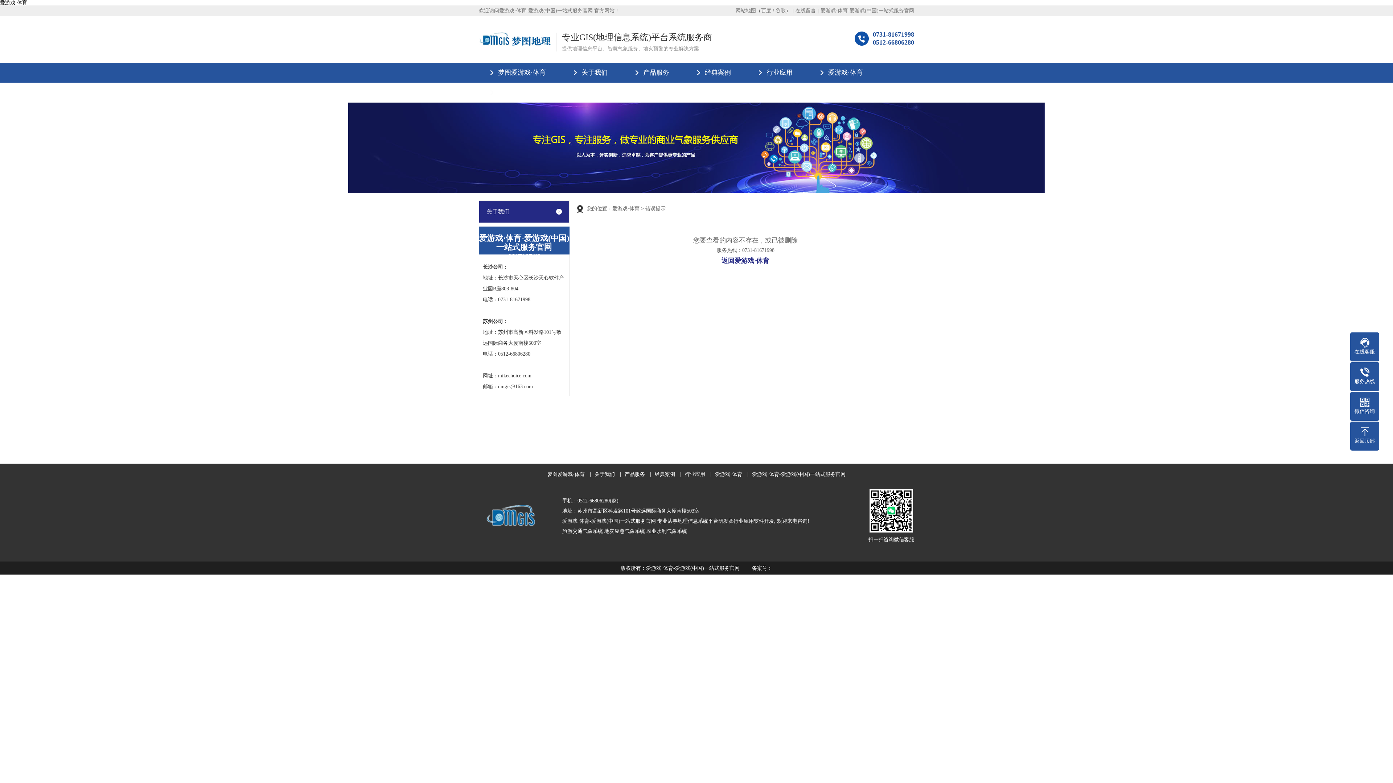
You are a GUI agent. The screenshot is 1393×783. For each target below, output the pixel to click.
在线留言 (806, 10)
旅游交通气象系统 (582, 531)
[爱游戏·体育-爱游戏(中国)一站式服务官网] (515, 39)
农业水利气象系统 (666, 531)
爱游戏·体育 (13, 2)
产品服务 (656, 72)
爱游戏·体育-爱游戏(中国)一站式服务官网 (867, 10)
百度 (766, 10)
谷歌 (781, 10)
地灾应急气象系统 (624, 531)
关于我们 (595, 72)
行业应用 (780, 72)
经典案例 (718, 72)
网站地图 (746, 10)
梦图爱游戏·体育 (522, 72)
